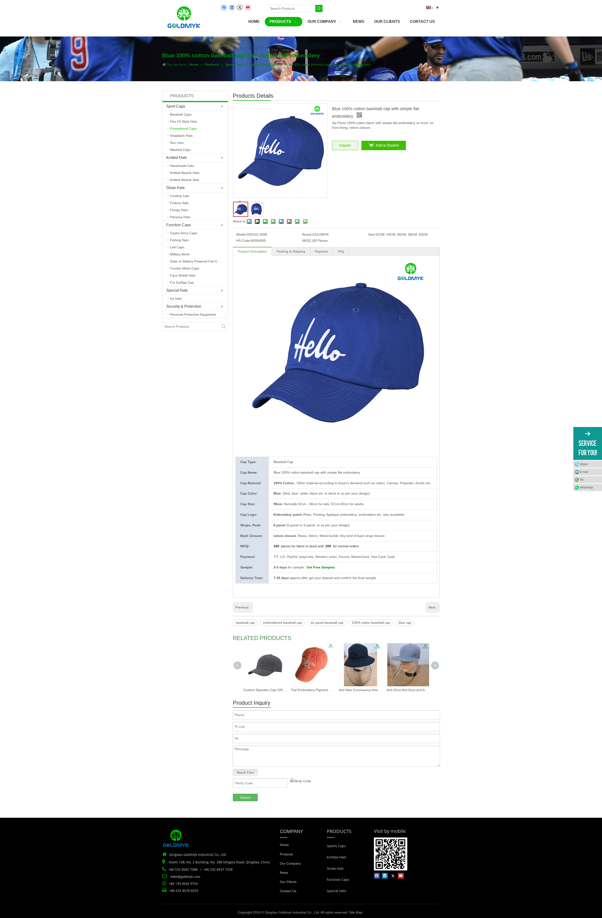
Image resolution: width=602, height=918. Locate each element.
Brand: (307, 234)
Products (286, 854)
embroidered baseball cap (282, 622)
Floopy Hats (179, 210)
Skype (584, 464)
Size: (372, 234)
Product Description (252, 251)
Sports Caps (336, 846)
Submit (245, 797)
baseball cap (245, 622)
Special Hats (177, 290)
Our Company (290, 863)
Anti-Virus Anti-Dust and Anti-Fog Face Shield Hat (408, 690)
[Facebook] (224, 8)
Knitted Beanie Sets (184, 180)
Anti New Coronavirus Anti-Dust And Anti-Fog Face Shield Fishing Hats (360, 690)
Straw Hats (175, 188)
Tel (582, 479)
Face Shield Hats (182, 275)
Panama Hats (180, 217)
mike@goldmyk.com (185, 876)
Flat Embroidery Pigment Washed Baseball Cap (312, 690)
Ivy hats (176, 298)
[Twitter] (240, 8)
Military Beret (180, 254)
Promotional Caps (183, 128)
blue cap (405, 622)
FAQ (341, 251)
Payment (321, 251)
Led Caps (177, 247)
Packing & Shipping (291, 251)
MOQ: (306, 240)
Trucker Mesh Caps (184, 268)
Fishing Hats (179, 240)
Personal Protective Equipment (193, 314)
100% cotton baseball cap (371, 622)
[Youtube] (248, 8)
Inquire (345, 145)
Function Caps (178, 225)
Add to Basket (387, 145)
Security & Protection (183, 306)
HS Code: (243, 240)
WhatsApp (586, 487)
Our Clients (288, 882)
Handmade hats (182, 166)
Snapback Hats (181, 135)
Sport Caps (175, 106)
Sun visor (177, 143)
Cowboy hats (179, 196)
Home (284, 845)
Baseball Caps (180, 114)
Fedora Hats (179, 203)
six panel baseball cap (326, 622)
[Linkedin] (232, 8)
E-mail (584, 472)
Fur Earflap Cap (182, 282)
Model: (241, 234)
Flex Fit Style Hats (183, 121)
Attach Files (245, 772)
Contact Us (288, 891)
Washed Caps (180, 150)
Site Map (355, 912)
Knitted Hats (176, 158)
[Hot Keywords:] (318, 8)
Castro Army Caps (183, 233)
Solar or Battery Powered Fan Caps (196, 261)
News (284, 872)
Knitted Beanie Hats (184, 173)
